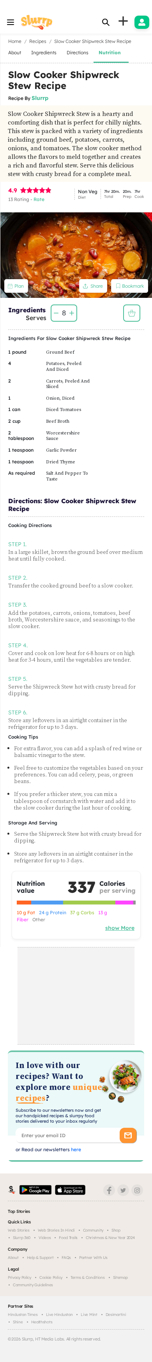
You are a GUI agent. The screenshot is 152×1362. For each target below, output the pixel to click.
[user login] (141, 22)
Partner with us (93, 1257)
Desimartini (116, 1314)
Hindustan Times (23, 1314)
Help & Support (40, 1257)
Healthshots (42, 1322)
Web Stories (19, 1230)
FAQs (66, 1257)
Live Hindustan (59, 1314)
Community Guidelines (33, 1284)
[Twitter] (123, 1190)
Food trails (68, 1237)
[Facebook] (109, 1190)
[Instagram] (137, 1190)
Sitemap (120, 1277)
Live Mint (89, 1314)
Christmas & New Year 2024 (110, 1237)
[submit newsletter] (128, 1135)
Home (14, 41)
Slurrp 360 (21, 1237)
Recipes (37, 41)
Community (93, 1230)
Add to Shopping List (131, 313)
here (75, 1149)
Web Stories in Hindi (56, 1230)
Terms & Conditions (88, 1277)
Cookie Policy (50, 1277)
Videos (45, 1237)
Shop (115, 1230)
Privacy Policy (19, 1277)
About (13, 1257)
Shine (18, 1322)
